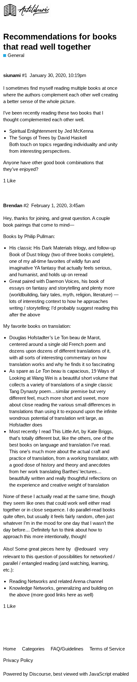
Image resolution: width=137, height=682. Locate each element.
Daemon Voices (62, 281)
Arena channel (88, 581)
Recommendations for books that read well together (60, 42)
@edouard (85, 549)
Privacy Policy (18, 660)
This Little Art (65, 431)
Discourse (40, 674)
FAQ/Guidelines (67, 648)
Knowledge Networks (31, 588)
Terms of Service (107, 648)
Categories (33, 648)
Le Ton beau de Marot (76, 337)
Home (9, 648)
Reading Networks (28, 581)
